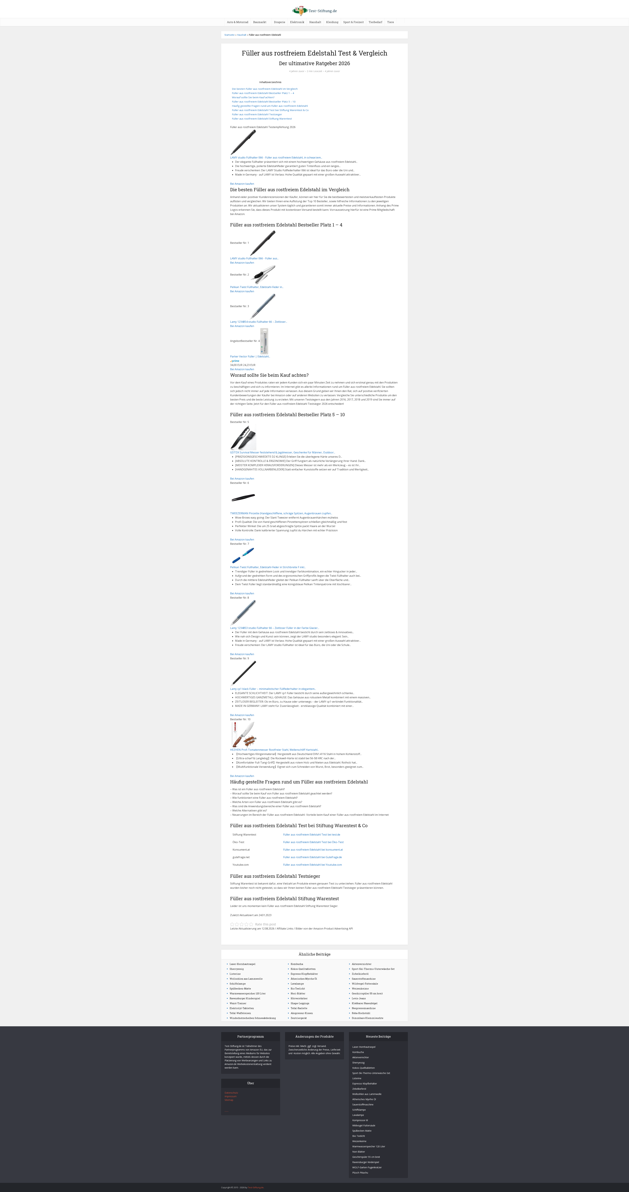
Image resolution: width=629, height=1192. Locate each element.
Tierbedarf (375, 22)
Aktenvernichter (362, 964)
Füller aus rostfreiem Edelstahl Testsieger (257, 114)
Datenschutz (231, 1092)
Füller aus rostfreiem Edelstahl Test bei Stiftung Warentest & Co (270, 110)
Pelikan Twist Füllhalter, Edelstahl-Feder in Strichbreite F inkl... (268, 567)
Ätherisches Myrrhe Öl (304, 978)
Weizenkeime (360, 988)
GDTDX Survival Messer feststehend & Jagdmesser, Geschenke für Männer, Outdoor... (282, 452)
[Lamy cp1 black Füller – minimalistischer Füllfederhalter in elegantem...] (243, 673)
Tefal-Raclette (299, 1008)
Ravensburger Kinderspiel (245, 998)
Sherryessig (237, 968)
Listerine (235, 973)
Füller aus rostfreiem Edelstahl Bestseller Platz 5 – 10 (263, 101)
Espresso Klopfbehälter (304, 973)
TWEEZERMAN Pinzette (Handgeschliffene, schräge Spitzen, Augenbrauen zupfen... (281, 513)
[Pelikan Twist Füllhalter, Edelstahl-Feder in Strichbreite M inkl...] (263, 274)
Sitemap (229, 1099)
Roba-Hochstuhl (361, 1013)
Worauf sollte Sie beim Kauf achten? (253, 97)
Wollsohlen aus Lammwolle (246, 978)
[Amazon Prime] (234, 361)
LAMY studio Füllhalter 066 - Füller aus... (254, 258)
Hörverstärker (299, 998)
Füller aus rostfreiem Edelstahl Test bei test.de (311, 834)
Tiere (390, 22)
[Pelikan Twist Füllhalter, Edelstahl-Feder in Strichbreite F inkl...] (243, 555)
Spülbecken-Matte (240, 988)
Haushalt (315, 22)
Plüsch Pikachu (360, 1172)
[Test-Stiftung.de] (314, 9)
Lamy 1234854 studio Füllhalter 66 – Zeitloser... (258, 322)
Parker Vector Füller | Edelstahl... (250, 356)
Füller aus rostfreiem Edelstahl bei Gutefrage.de (312, 857)
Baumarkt (259, 22)
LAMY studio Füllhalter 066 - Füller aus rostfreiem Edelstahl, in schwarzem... (276, 157)
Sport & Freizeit (353, 22)
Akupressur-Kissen (302, 1013)
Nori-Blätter (298, 993)
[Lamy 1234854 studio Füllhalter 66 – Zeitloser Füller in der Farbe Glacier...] (263, 306)
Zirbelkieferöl (360, 973)
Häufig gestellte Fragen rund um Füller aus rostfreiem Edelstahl (270, 105)
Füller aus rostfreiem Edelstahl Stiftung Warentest (262, 118)
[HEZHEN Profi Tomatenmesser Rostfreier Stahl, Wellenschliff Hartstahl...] (243, 734)
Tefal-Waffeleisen (240, 1013)
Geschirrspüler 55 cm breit (367, 993)
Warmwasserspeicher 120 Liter (248, 993)
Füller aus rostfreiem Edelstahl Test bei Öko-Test (313, 842)
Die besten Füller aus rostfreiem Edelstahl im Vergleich (265, 88)
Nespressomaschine (364, 1008)
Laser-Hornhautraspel (243, 964)
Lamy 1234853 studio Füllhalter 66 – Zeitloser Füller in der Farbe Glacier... (274, 628)
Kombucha (297, 964)
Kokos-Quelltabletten (303, 968)
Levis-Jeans (359, 998)
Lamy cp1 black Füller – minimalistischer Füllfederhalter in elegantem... (273, 689)
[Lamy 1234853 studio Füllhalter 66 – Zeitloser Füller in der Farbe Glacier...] (243, 612)
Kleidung (332, 22)
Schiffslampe (238, 983)
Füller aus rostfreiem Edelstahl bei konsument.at (313, 849)
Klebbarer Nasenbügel (365, 1003)
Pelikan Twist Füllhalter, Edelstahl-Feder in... (257, 287)
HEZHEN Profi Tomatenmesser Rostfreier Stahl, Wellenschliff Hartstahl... (274, 750)
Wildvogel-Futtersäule (365, 983)
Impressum (231, 1096)
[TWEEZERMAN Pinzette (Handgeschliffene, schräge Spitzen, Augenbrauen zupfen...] (243, 498)
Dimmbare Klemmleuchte (367, 1018)
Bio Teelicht (298, 988)
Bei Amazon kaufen (242, 184)
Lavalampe (297, 983)
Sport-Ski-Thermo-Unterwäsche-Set (373, 968)
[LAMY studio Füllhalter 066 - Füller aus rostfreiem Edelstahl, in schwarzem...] (243, 142)
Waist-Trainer (238, 1003)
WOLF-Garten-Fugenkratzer (367, 1167)
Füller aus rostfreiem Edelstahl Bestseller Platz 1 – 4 (263, 93)
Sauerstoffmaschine (364, 978)
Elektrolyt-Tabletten (242, 1008)
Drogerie (279, 22)
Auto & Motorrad (237, 22)
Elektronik (297, 22)
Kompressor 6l (360, 1120)
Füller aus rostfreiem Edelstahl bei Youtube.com (312, 864)
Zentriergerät (299, 1018)
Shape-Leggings (300, 1003)
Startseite (229, 34)
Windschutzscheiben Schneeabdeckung (253, 1018)
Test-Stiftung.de (256, 1187)
